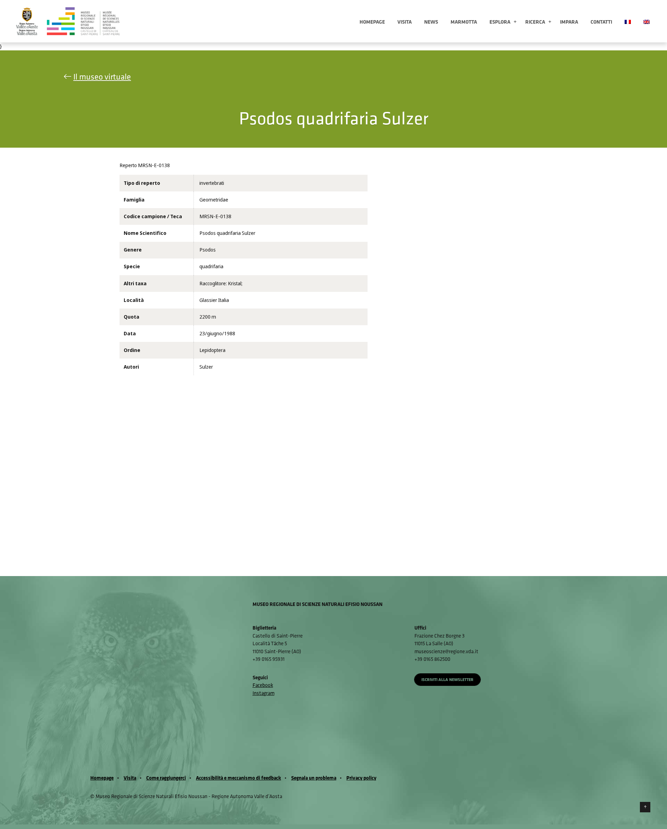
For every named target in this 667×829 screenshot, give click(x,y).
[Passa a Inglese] (646, 21)
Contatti (601, 21)
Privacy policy (361, 777)
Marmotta (464, 21)
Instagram (263, 693)
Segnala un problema (313, 777)
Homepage (372, 21)
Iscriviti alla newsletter (447, 679)
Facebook (263, 685)
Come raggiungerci (166, 777)
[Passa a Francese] (628, 21)
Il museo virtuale (102, 76)
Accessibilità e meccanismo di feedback (238, 777)
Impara (569, 21)
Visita (404, 21)
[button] (515, 22)
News (431, 21)
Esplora (499, 21)
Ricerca (535, 21)
